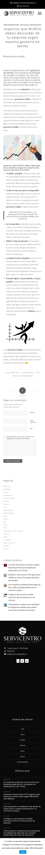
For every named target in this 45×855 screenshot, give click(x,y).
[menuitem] (23, 2)
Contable (22, 740)
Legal (4, 522)
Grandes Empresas (8, 510)
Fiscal (4, 507)
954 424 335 (24, 6)
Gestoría (22, 756)
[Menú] (39, 13)
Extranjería (6, 501)
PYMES (5, 528)
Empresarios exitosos (9, 498)
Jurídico (5, 516)
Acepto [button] (23, 852)
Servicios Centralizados (22, 376)
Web (31, 428)
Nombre (32, 412)
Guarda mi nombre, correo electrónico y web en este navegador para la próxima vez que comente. (20, 437)
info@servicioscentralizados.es (24, 3)
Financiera (6, 504)
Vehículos (22, 745)
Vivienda (5, 549)
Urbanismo (6, 546)
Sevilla (5, 537)
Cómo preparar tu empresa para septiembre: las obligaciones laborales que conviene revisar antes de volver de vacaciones (24, 607)
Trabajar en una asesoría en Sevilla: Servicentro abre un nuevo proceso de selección (21, 597)
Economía (6, 492)
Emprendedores (11, 25)
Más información (36, 848)
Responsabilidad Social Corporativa (13, 531)
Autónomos (6, 486)
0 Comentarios (28, 372)
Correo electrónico (33, 422)
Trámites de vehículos (9, 543)
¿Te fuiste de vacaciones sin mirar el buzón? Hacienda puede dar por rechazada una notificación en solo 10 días (24, 568)
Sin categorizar (7, 540)
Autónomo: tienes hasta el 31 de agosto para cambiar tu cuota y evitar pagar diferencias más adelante (24, 577)
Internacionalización (8, 513)
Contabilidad (6, 489)
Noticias (24, 25)
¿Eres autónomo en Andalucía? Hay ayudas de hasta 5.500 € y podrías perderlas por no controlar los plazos (24, 587)
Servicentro (35, 25)
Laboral (5, 519)
